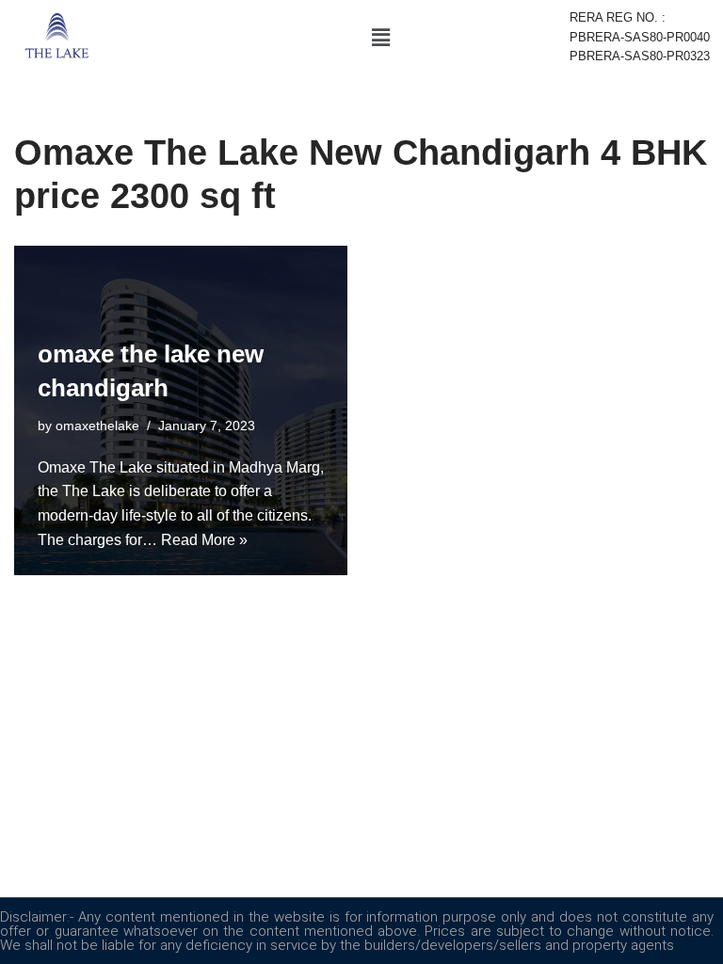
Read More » (204, 540)
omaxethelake (97, 425)
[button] (380, 38)
